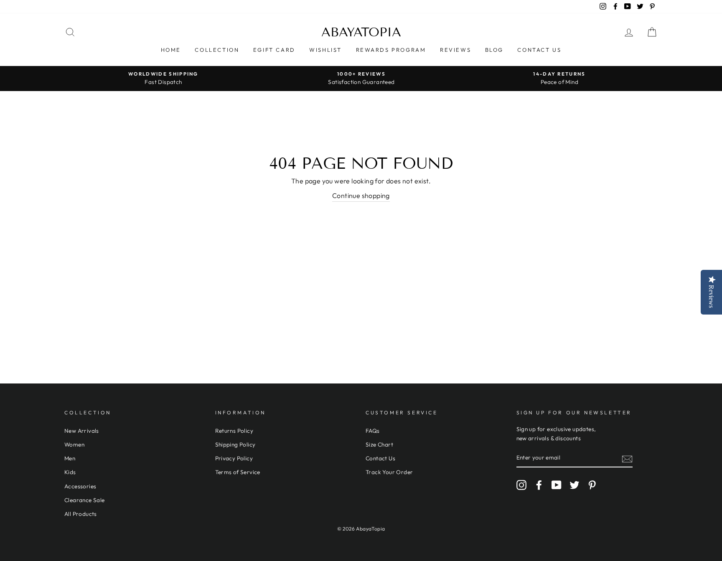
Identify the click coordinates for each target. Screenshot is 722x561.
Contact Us (539, 49)
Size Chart (379, 444)
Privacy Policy (234, 458)
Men (69, 458)
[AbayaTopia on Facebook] (539, 485)
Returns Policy (234, 430)
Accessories (80, 486)
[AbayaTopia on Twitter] (574, 485)
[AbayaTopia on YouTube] (557, 485)
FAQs (373, 430)
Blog (494, 49)
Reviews (455, 49)
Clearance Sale (84, 500)
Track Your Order (389, 472)
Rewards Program (391, 49)
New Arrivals (81, 430)
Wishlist (325, 49)
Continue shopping (361, 195)
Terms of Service (237, 472)
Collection (217, 49)
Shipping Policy (235, 444)
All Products (80, 514)
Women (74, 444)
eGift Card (274, 49)
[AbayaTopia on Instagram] (521, 485)
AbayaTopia (361, 32)
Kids (70, 472)
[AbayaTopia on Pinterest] (592, 485)
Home (171, 49)
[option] (163, 78)
